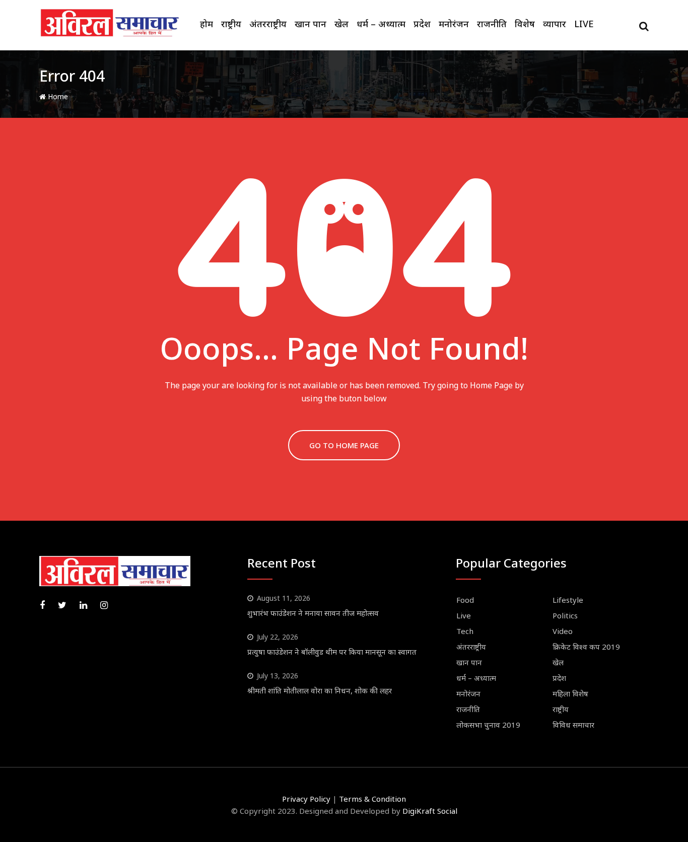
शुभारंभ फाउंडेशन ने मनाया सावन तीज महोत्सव (313, 613)
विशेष (525, 24)
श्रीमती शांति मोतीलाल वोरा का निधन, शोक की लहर (319, 690)
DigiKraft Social (429, 811)
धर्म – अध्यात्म (381, 24)
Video (563, 631)
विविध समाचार (573, 725)
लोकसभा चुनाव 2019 (488, 725)
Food (465, 600)
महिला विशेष (570, 693)
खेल (341, 24)
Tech (464, 631)
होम (206, 24)
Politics (565, 615)
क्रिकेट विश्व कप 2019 (586, 647)
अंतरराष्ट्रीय (268, 24)
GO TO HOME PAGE (344, 445)
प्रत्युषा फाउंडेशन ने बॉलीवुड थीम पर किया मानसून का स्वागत (332, 652)
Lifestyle (568, 600)
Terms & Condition (372, 799)
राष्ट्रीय (231, 24)
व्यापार (554, 24)
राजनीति (492, 24)
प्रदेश (422, 24)
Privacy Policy (306, 799)
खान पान (310, 24)
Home (57, 96)
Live (584, 24)
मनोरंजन (454, 24)
